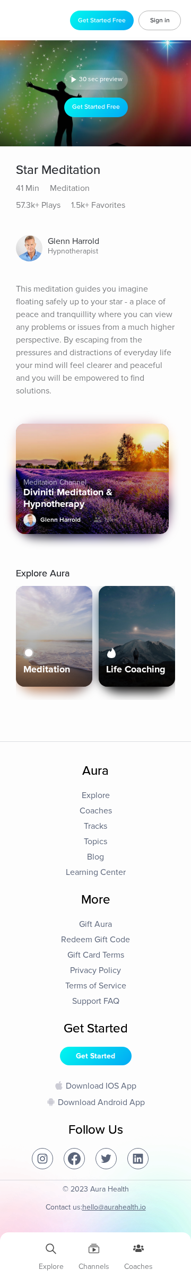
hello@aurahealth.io (114, 1207)
